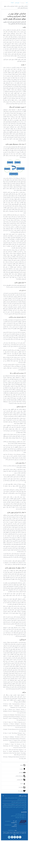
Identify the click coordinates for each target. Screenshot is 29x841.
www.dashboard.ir (8, 825)
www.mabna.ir (7, 821)
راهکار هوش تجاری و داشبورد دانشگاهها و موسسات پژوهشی (15, 804)
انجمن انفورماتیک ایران (19, 814)
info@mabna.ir (11, 830)
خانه (27, 2)
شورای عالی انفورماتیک (19, 817)
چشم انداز (17, 2)
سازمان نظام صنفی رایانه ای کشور (17, 815)
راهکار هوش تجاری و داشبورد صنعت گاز (19, 802)
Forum (12, 2)
